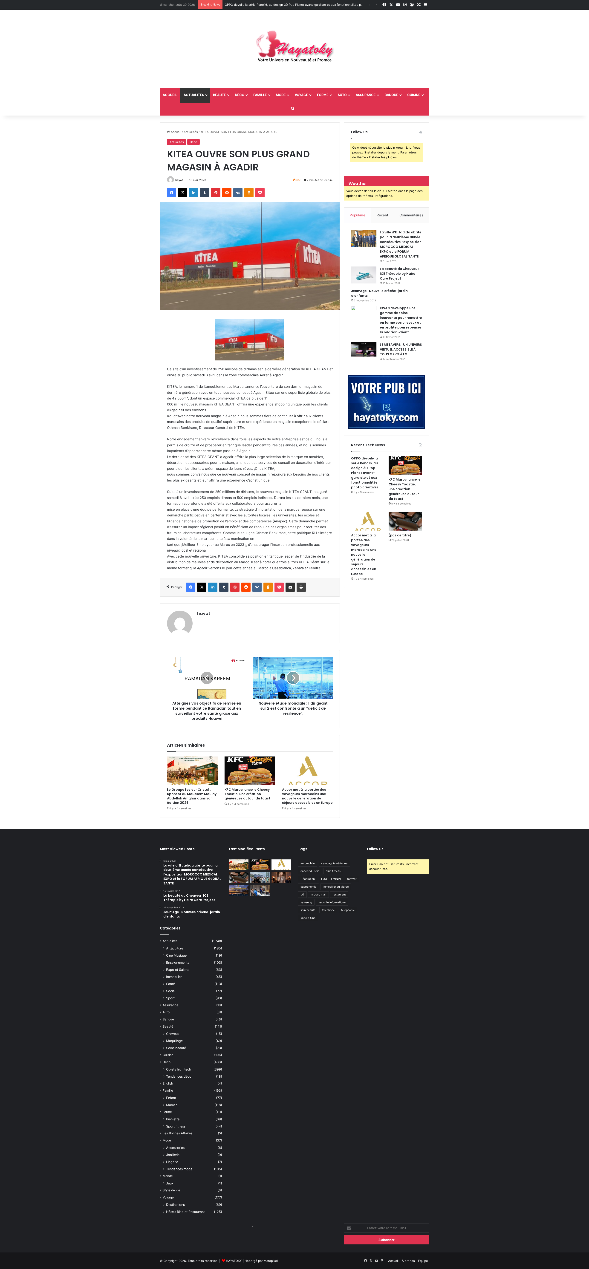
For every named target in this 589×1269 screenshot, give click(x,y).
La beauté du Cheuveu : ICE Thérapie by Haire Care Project (399, 273)
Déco (239, 95)
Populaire (357, 215)
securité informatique (332, 902)
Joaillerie (172, 1155)
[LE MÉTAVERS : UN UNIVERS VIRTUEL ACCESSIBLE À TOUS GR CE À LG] (363, 349)
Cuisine (413, 95)
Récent (382, 215)
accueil (170, 95)
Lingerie (172, 1162)
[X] (182, 192)
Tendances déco (178, 1076)
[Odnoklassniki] (249, 192)
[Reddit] (226, 192)
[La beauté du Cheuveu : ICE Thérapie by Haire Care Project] (363, 274)
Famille (260, 95)
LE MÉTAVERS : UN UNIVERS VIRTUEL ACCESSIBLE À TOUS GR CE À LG (401, 349)
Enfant (171, 1098)
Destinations (175, 1205)
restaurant (339, 894)
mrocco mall (318, 894)
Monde (168, 1176)
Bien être (172, 1119)
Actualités (194, 95)
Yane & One (307, 918)
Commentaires (411, 215)
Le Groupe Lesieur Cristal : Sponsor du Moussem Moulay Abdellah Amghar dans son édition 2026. (192, 796)
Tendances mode (179, 1169)
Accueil (175, 132)
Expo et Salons (177, 970)
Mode (281, 95)
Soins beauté (176, 1048)
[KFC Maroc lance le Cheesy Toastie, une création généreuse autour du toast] (250, 770)
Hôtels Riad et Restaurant (185, 1212)
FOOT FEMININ (331, 879)
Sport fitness (175, 1126)
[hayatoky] (294, 49)
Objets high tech (178, 1069)
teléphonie (348, 910)
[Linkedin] (193, 192)
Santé (170, 984)
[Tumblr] (204, 192)
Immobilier (174, 977)
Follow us (375, 849)
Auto (342, 95)
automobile (307, 863)
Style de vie (171, 1190)
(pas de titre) (400, 535)
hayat (179, 180)
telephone (328, 910)
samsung (306, 902)
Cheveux (172, 1034)
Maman (171, 1105)
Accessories (175, 1148)
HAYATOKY (234, 1261)
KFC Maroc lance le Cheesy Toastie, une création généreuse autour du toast (247, 794)
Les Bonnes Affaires (177, 1133)
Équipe (423, 1261)
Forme (323, 95)
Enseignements (177, 962)
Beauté (219, 95)
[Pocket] (260, 192)
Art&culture (174, 948)
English (168, 1083)
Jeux (169, 1183)
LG (302, 894)
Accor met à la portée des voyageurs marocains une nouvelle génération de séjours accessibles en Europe (307, 796)
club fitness (333, 871)
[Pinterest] (215, 192)
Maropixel (271, 1261)
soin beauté (307, 910)
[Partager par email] (290, 587)
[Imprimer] (301, 587)
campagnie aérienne (334, 863)
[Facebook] (171, 192)
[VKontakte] (238, 192)
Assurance (366, 95)
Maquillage (174, 1041)
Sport (170, 998)
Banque (391, 95)
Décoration (307, 879)
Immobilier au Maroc (336, 886)
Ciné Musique (176, 955)
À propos (408, 1261)
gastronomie (308, 886)
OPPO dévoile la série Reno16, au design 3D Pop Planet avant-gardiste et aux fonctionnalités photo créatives (303, 4)
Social (170, 991)
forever (351, 879)
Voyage (301, 95)
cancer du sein (309, 871)
